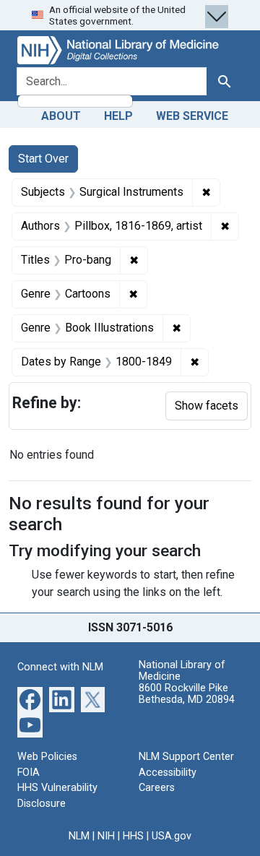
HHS (133, 836)
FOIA (28, 772)
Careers (157, 788)
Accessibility (167, 772)
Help (118, 116)
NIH (106, 836)
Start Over (43, 158)
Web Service (192, 116)
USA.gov (171, 836)
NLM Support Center (186, 757)
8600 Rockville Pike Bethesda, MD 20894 (187, 694)
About (61, 116)
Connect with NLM (60, 667)
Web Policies (47, 757)
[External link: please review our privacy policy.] (30, 699)
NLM (79, 836)
